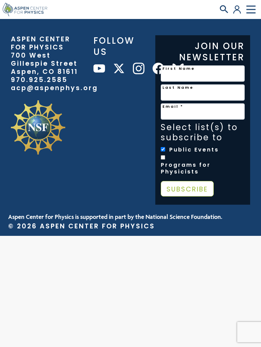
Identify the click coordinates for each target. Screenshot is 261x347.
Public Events (194, 149)
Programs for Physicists (186, 168)
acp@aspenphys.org (54, 88)
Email (173, 106)
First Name (178, 68)
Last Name (178, 87)
